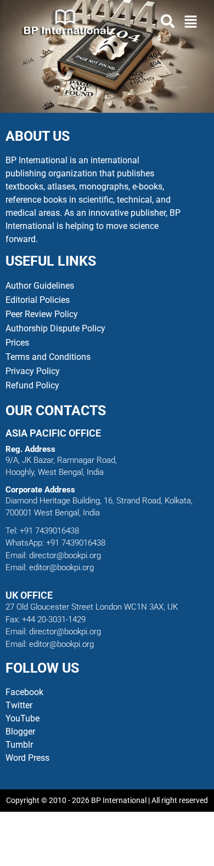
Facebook (25, 692)
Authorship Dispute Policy (55, 328)
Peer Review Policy (41, 314)
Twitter (18, 705)
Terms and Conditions (48, 357)
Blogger (20, 731)
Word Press (27, 758)
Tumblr (19, 744)
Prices (17, 342)
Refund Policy (32, 385)
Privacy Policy (32, 371)
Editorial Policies (37, 300)
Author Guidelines (39, 285)
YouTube (22, 718)
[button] (191, 22)
